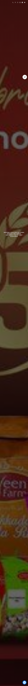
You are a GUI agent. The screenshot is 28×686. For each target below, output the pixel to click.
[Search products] (25, 77)
